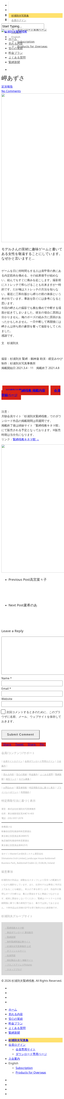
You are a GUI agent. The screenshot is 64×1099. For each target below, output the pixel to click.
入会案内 (14, 1059)
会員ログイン (18, 20)
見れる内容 (16, 44)
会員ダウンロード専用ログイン (40, 761)
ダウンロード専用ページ (32, 29)
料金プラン (16, 53)
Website (6, 699)
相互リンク (11, 779)
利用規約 (25, 792)
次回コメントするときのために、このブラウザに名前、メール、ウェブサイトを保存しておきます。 (31, 716)
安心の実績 (16, 48)
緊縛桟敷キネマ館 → (26, 439)
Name (6, 678)
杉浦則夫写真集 (20, 15)
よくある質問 (17, 57)
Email (6, 689)
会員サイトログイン (12, 761)
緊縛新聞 (14, 62)
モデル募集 (24, 779)
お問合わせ (8, 787)
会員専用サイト (26, 1049)
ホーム (13, 39)
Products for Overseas (32, 46)
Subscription (26, 41)
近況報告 (7, 86)
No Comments (11, 91)
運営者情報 (21, 787)
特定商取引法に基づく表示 (42, 787)
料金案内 (33, 774)
